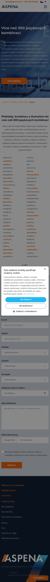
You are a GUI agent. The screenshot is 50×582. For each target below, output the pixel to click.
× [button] (45, 269)
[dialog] (25, 291)
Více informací (29, 294)
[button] (25, 311)
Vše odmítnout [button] (26, 306)
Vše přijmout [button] (26, 300)
